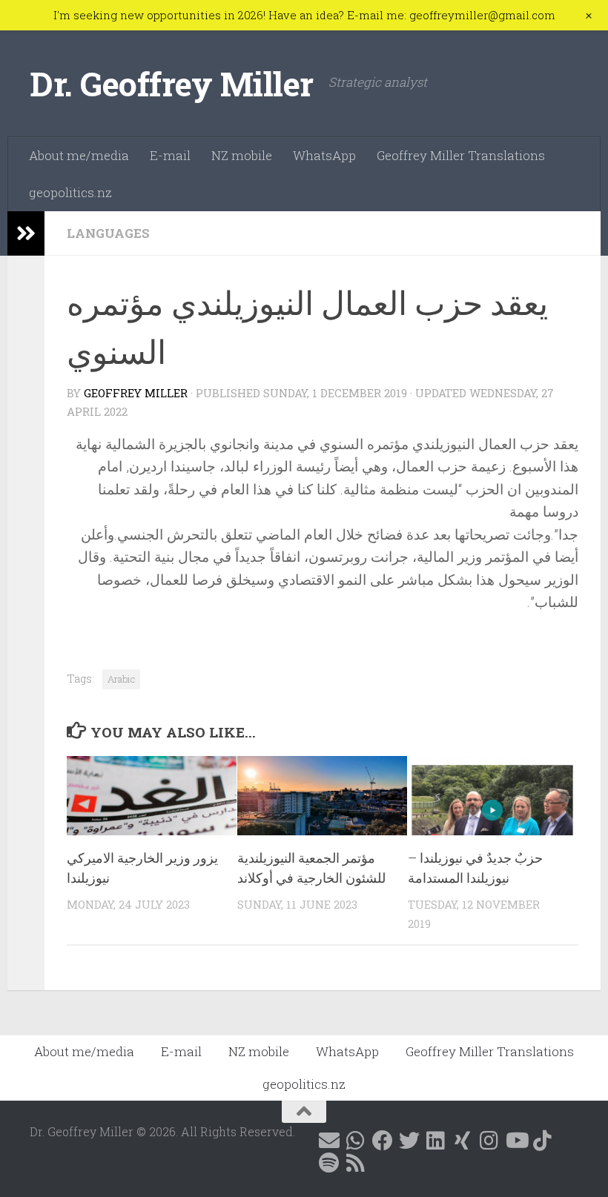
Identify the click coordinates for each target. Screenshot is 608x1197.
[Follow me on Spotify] (329, 1163)
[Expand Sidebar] (25, 233)
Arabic (121, 679)
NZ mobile (241, 155)
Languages (108, 233)
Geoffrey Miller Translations (461, 155)
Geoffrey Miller (136, 392)
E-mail (170, 155)
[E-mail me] (329, 1140)
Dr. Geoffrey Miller (172, 83)
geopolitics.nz (70, 192)
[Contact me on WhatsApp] (356, 1140)
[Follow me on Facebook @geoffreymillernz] (382, 1140)
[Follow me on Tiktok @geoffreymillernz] (542, 1140)
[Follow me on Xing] (462, 1140)
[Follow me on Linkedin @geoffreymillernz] (436, 1140)
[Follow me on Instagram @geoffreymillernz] (489, 1140)
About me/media (79, 155)
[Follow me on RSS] (356, 1163)
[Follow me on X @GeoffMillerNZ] (409, 1140)
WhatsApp (324, 155)
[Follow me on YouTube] (516, 1140)
